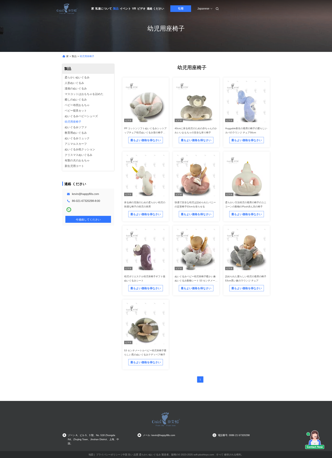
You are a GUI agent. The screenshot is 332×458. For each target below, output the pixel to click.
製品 (116, 8)
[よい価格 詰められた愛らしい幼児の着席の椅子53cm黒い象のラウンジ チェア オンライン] (246, 250)
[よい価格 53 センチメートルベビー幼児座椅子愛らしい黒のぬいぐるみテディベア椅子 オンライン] (145, 324)
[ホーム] (67, 8)
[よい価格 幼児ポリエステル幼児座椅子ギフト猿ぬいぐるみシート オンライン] (145, 250)
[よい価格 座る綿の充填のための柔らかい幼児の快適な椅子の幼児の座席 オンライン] (145, 176)
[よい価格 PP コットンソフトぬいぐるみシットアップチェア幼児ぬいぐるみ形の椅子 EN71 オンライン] (145, 102)
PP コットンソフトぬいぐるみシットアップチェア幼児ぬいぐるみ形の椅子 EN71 (145, 132)
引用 (180, 8)
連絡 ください (155, 8)
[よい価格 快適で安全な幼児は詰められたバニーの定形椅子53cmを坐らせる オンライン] (196, 176)
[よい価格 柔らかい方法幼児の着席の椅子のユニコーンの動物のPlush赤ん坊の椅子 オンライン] (246, 176)
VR (134, 8)
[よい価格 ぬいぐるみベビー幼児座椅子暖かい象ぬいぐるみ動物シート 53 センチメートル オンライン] (196, 250)
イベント (125, 8)
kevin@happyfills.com (85, 194)
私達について (103, 8)
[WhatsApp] (69, 209)
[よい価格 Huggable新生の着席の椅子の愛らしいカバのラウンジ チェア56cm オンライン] (246, 102)
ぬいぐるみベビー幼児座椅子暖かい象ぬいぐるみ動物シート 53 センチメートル (196, 280)
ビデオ (141, 8)
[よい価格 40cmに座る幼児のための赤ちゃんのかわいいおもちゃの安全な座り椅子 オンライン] (196, 102)
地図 (91, 454)
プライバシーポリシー (108, 454)
